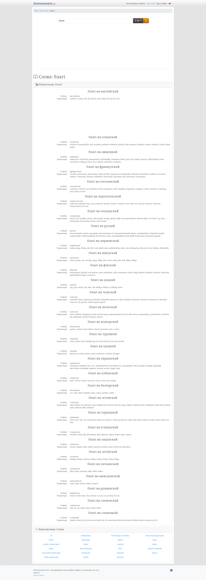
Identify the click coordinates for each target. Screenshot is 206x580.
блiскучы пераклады (155, 535)
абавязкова (86, 535)
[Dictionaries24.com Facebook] (171, 570)
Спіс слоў (151, 3)
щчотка (120, 557)
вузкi (86, 544)
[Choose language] (138, 20)
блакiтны (86, 540)
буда (155, 540)
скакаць (120, 553)
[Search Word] (146, 20)
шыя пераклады (51, 557)
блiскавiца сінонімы (120, 535)
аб (51, 535)
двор (51, 548)
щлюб (85, 557)
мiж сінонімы (86, 548)
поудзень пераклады (51, 553)
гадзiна (120, 544)
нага (120, 548)
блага (51, 540)
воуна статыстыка (51, 544)
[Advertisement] (103, 47)
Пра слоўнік (161, 3)
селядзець (85, 553)
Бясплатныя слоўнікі (135, 3)
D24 (35, 11)
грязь (154, 544)
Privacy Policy (38, 575)
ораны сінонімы (155, 548)
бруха (120, 540)
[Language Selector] (170, 3)
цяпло (154, 553)
